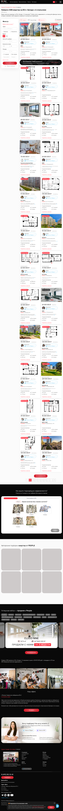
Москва (2, 2)
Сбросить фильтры (11, 66)
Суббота (53, 614)
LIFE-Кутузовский (24, 274)
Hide (21, 89)
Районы (29, 1)
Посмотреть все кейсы (31, 652)
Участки (44, 766)
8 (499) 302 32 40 (7, 774)
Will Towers (44, 89)
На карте (24, 20)
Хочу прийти (31, 710)
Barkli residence (37, 617)
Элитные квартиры (14, 1)
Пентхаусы (34, 1)
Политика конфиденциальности (7, 800)
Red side (44, 617)
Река (21, 348)
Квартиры (45, 755)
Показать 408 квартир (10, 63)
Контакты (24, 755)
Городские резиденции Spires (27, 163)
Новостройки (46, 756)
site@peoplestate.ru (5, 797)
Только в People (33, 20)
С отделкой (6, 54)
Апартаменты (14, 31)
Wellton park (21, 619)
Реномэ (47, 614)
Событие (22, 459)
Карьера (23, 758)
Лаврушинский (40, 614)
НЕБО (43, 163)
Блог (23, 756)
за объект (9, 39)
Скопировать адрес (5, 696)
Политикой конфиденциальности (38, 806)
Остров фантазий (27, 617)
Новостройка (6, 57)
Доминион (44, 237)
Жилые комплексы (22, 1)
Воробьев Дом (45, 348)
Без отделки (14, 54)
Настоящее (44, 126)
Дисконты (43, 20)
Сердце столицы (5, 619)
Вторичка (13, 57)
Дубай (6, 2)
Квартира (6, 31)
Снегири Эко (44, 459)
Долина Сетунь (18, 617)
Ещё (33, 49)
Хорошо (51, 807)
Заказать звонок (7, 777)
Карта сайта (24, 757)
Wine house (14, 619)
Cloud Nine (4, 614)
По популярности (58, 20)
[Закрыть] (54, 803)
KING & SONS (44, 422)
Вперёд (55, 530)
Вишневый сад (45, 385)
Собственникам (25, 753)
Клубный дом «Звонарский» (29, 614)
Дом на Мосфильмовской (7, 617)
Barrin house (18, 614)
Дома (44, 763)
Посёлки (44, 764)
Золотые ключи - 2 (52, 617)
